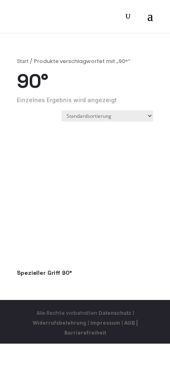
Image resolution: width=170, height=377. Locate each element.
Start (22, 61)
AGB (129, 323)
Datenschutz (115, 313)
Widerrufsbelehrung (60, 323)
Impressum (105, 323)
